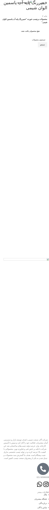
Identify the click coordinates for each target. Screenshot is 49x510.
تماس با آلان (42, 508)
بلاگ (45, 495)
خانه (45, 16)
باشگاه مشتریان (40, 499)
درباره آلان (43, 503)
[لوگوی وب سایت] (24, 2)
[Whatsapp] (40, 484)
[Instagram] (46, 484)
